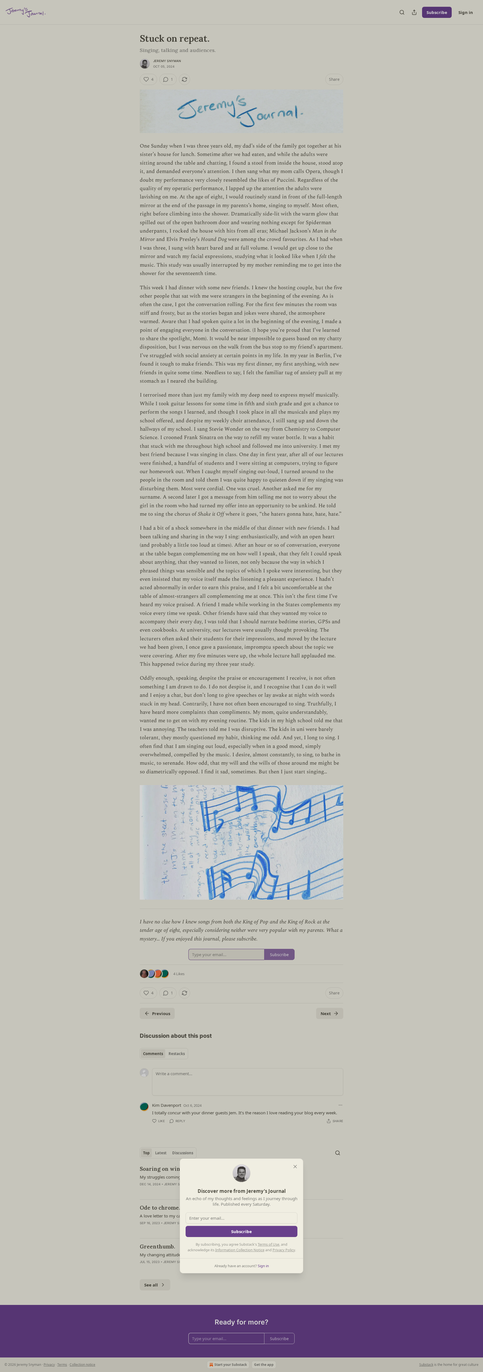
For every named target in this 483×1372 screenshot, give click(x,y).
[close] (295, 1166)
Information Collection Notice (239, 1249)
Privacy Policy (284, 1249)
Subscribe (241, 1231)
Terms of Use (268, 1244)
